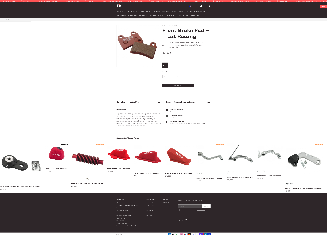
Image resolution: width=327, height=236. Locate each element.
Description (121, 110)
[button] (181, 11)
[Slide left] (7, 167)
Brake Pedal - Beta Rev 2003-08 (240, 177)
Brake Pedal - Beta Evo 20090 (269, 176)
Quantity (165, 72)
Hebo (121, 234)
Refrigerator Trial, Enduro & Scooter (87, 183)
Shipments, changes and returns (127, 205)
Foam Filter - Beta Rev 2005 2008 (178, 173)
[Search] (6, 20)
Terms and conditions (123, 213)
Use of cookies (121, 223)
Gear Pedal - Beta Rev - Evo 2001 (209, 178)
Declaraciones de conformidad (126, 225)
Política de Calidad (123, 215)
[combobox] (15, 20)
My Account (149, 203)
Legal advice (121, 218)
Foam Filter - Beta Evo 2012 (118, 169)
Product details (127, 102)
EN (188, 6)
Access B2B (149, 213)
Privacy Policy (121, 220)
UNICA (165, 65)
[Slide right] (320, 167)
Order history (150, 205)
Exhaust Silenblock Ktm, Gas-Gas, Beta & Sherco (20, 187)
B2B (323, 6)
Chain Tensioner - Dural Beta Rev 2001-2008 (303, 188)
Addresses (149, 208)
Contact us (149, 210)
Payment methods (122, 208)
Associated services (180, 102)
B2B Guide (149, 215)
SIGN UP (206, 206)
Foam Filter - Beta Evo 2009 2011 (147, 173)
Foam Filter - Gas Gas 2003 (56, 169)
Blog (117, 203)
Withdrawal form (122, 210)
